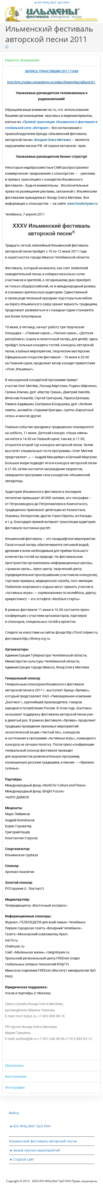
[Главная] (6, 47)
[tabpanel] (51, 563)
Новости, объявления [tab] (22, 60)
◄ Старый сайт (21, 1159)
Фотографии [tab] (15, 1087)
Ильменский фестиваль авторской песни (43, 1141)
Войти (14, 1113)
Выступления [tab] (15, 1076)
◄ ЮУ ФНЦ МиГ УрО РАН (51, 2)
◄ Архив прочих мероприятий (34, 1150)
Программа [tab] (14, 1065)
